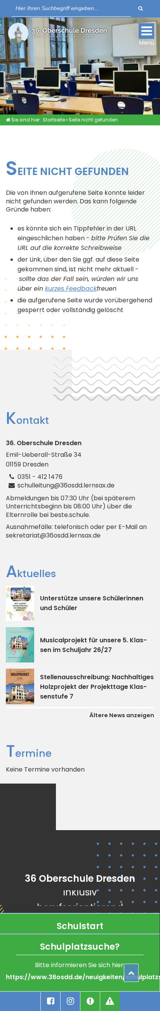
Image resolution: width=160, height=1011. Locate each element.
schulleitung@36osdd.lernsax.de (66, 485)
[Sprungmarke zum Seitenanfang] (131, 973)
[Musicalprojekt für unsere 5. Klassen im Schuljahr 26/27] (20, 644)
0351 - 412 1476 (40, 476)
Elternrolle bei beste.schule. (48, 515)
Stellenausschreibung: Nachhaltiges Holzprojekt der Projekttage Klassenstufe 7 (97, 687)
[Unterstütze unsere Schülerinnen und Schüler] (20, 603)
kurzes (55, 288)
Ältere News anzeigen (121, 715)
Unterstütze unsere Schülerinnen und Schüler (91, 603)
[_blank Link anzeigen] (50, 1001)
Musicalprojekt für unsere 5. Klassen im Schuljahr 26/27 (93, 645)
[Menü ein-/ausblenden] (146, 31)
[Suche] (140, 8)
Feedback (81, 288)
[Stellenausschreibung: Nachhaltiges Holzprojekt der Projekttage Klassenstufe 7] (20, 686)
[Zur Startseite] (57, 34)
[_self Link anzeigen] (90, 1001)
